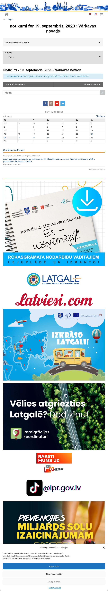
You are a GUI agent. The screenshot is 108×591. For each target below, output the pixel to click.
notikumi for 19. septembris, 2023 (42, 26)
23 (92, 134)
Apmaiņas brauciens (12, 164)
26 (34, 138)
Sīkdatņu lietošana (55, 587)
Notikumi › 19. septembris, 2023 (27, 70)
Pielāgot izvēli (54, 581)
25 (19, 138)
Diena (11, 57)
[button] (103, 547)
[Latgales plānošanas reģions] (54, 5)
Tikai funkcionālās (54, 573)
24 (5, 138)
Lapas (11, 19)
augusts (7, 116)
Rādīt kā (8, 53)
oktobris (100, 116)
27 (48, 138)
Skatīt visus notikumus (96, 169)
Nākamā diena (92, 84)
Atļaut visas (54, 566)
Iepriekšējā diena (15, 84)
